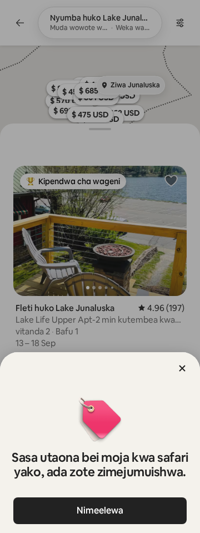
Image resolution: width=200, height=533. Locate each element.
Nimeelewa (100, 510)
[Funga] (182, 368)
